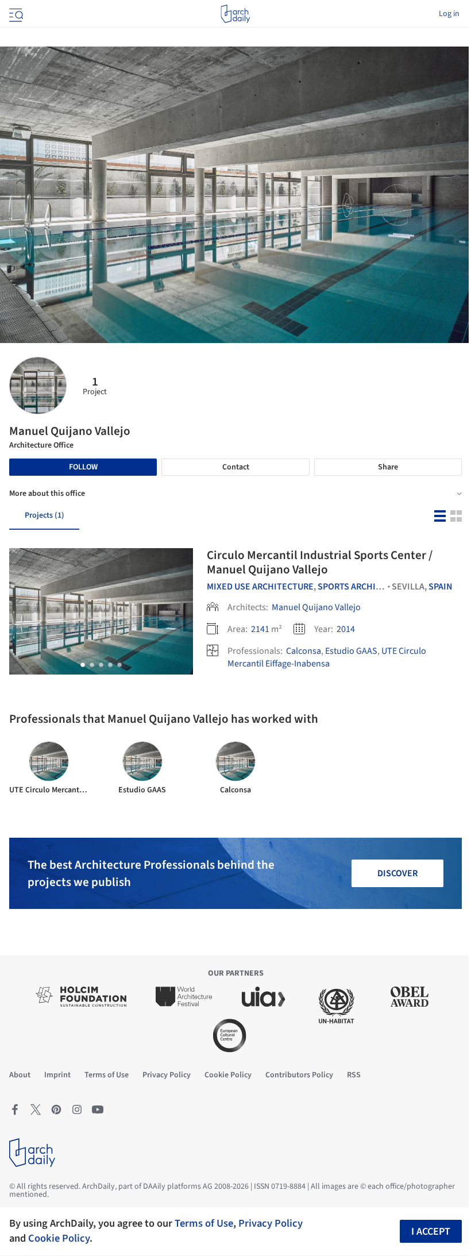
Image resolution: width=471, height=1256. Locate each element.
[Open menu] (15, 14)
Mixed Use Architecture (260, 586)
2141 (260, 629)
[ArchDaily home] (235, 14)
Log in (449, 14)
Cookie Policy (59, 1238)
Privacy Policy (270, 1223)
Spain (440, 586)
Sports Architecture (365, 586)
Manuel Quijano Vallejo (316, 607)
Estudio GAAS (351, 651)
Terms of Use (204, 1223)
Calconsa (303, 651)
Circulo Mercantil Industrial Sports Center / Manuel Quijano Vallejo (320, 562)
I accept (430, 1231)
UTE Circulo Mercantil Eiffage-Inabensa (326, 657)
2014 (346, 629)
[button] (82, 664)
